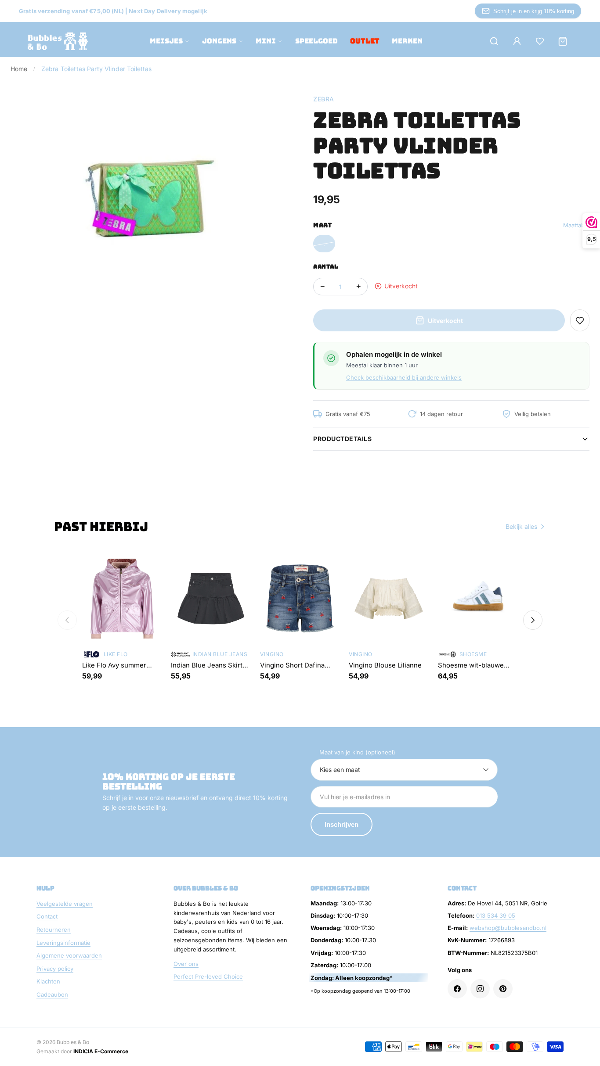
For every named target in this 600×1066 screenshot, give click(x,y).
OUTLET (365, 41)
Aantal (325, 266)
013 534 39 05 (495, 915)
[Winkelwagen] (562, 41)
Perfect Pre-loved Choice (208, 976)
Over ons (186, 963)
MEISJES (166, 41)
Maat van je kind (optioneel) (357, 752)
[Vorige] (67, 620)
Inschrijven (341, 824)
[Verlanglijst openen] (539, 41)
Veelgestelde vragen (64, 903)
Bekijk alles (521, 526)
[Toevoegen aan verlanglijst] (579, 320)
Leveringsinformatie (63, 942)
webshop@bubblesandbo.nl (508, 927)
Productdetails (342, 438)
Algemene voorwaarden (69, 955)
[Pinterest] (503, 988)
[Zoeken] (494, 41)
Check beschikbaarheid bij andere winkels (404, 377)
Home (19, 68)
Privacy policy (54, 968)
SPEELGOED (316, 41)
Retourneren (53, 929)
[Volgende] (532, 620)
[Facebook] (457, 988)
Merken (407, 41)
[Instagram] (480, 988)
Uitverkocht (445, 320)
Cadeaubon (52, 994)
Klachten (48, 981)
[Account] (517, 41)
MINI (266, 41)
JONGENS (219, 41)
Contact (47, 916)
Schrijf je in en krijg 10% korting (533, 11)
